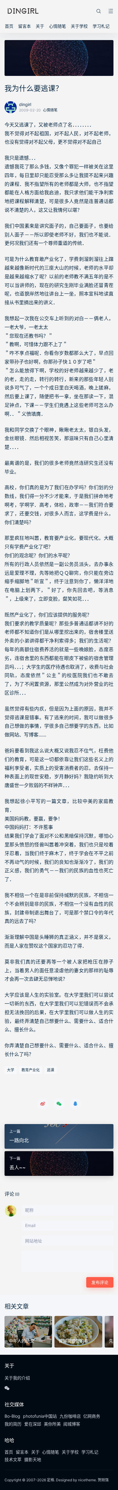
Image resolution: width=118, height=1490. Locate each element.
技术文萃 (13, 1459)
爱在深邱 (32, 1423)
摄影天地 (32, 1459)
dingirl (25, 104)
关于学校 (79, 26)
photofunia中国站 (40, 1416)
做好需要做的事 (73, 1340)
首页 (9, 26)
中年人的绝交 (21, 1340)
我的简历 (13, 1423)
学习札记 (101, 26)
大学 (10, 1070)
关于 (40, 26)
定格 (50, 1480)
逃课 (50, 1070)
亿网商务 (91, 1416)
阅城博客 (71, 1423)
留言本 (24, 26)
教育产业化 (30, 1070)
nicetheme (87, 1480)
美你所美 (52, 1423)
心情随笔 (57, 26)
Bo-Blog (12, 1416)
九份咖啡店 (70, 1416)
